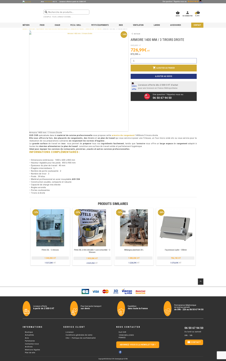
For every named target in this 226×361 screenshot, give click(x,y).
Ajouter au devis (163, 76)
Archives (29, 347)
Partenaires (30, 341)
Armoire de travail (77, 29)
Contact (197, 25)
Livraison (70, 332)
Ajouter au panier (164, 67)
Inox (121, 25)
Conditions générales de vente (79, 335)
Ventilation (138, 25)
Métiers (26, 25)
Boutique (32, 29)
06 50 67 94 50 (194, 328)
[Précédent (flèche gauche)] (4, 180)
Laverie (157, 25)
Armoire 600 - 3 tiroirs (94, 29)
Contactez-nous (32, 344)
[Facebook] (120, 352)
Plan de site (30, 353)
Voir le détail (50, 237)
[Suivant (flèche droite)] (221, 180)
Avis (27, 338)
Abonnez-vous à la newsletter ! (138, 345)
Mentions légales (32, 350)
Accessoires (175, 25)
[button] (30, 31)
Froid (42, 25)
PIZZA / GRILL (75, 25)
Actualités (29, 335)
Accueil (25, 29)
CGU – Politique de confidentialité (81, 338)
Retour (135, 33)
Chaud (57, 25)
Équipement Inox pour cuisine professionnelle (53, 29)
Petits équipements (100, 25)
